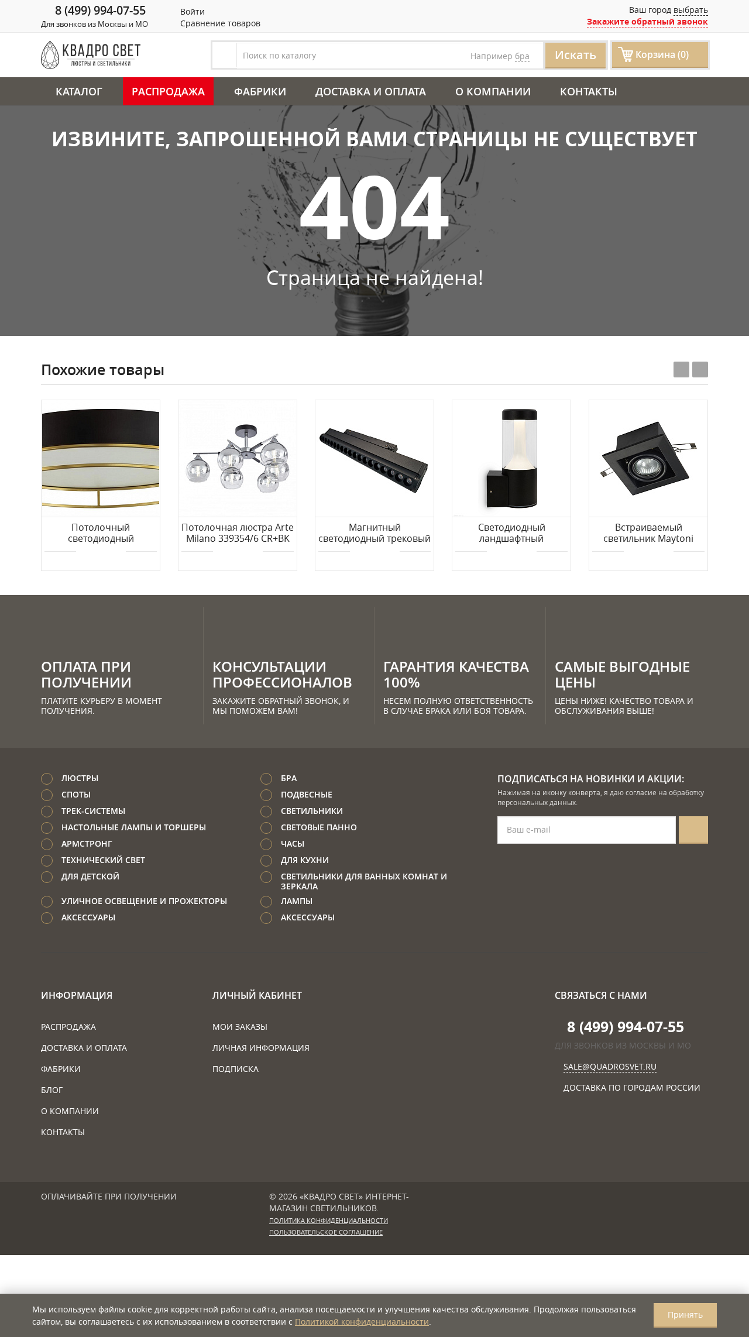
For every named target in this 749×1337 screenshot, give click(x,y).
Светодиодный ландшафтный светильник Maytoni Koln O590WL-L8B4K (511, 533)
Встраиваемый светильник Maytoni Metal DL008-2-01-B (648, 533)
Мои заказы (239, 1026)
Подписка (235, 1068)
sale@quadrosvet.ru (610, 1066)
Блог (52, 1089)
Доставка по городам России (632, 1087)
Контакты (588, 91)
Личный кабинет (257, 995)
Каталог (79, 91)
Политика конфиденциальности (328, 1220)
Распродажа (168, 91)
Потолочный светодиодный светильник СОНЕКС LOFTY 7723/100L (100, 533)
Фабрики (260, 91)
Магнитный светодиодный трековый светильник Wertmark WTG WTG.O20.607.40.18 (374, 533)
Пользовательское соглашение (326, 1232)
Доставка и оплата (370, 91)
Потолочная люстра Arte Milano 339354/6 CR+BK (237, 533)
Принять (685, 1314)
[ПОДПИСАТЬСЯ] (693, 830)
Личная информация (261, 1047)
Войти (191, 11)
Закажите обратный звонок (647, 21)
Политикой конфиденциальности (362, 1321)
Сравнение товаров (219, 23)
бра (522, 55)
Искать (575, 55)
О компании (493, 91)
